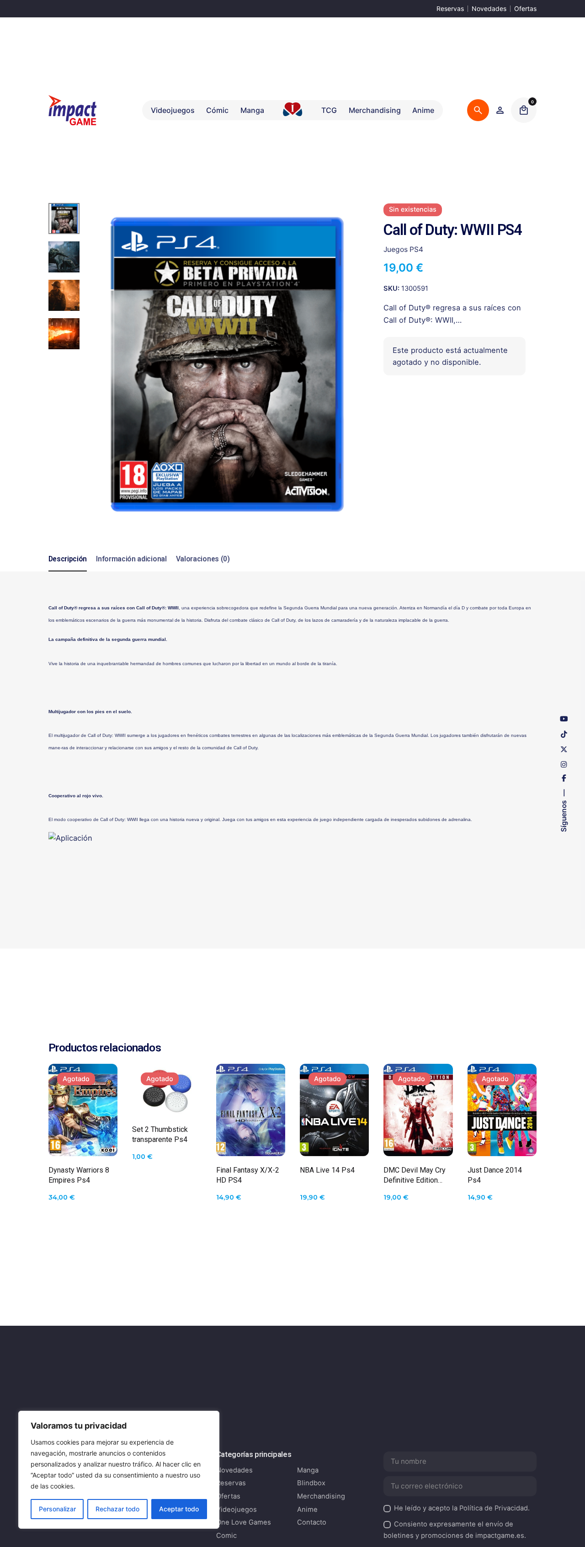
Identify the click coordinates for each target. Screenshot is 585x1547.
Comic (226, 1535)
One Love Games (243, 1522)
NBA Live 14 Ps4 (327, 1170)
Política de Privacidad (493, 1508)
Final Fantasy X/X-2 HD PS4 (247, 1175)
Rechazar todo (117, 1509)
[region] (118, 1470)
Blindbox (311, 1483)
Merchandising (321, 1496)
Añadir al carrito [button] (251, 1140)
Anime (307, 1509)
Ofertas (525, 8)
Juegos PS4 (403, 249)
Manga (308, 1470)
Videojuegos (236, 1509)
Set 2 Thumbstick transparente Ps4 (160, 1134)
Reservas (450, 8)
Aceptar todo (179, 1509)
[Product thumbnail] (82, 1110)
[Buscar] (478, 110)
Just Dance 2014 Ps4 (495, 1175)
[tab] (67, 559)
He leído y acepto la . (462, 1508)
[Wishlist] (500, 110)
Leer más (83, 1140)
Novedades (489, 8)
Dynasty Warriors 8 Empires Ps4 (78, 1175)
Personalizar (57, 1509)
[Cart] (524, 110)
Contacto (311, 1522)
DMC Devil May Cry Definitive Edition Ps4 (414, 1175)
